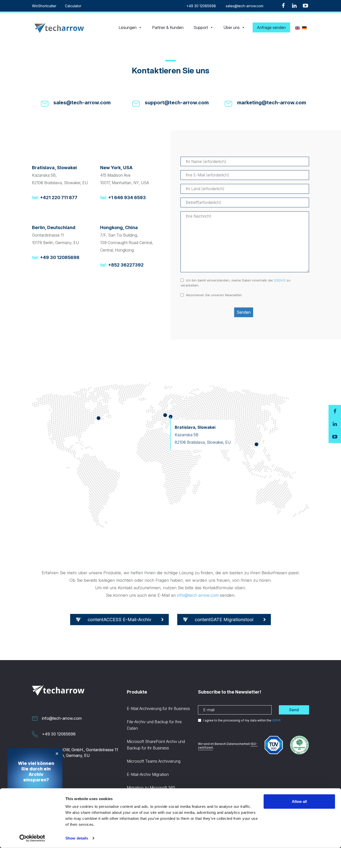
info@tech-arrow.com (198, 595)
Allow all (299, 801)
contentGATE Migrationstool (224, 619)
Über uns (231, 27)
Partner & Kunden (167, 27)
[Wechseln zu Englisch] (297, 27)
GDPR (276, 720)
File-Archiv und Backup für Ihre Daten (154, 725)
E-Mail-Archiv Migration (148, 774)
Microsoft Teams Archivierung (153, 761)
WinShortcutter (44, 6)
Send (294, 709)
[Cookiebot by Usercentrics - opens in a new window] (32, 838)
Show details (76, 838)
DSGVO (280, 280)
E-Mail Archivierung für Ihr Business (158, 708)
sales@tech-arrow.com (244, 6)
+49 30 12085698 (201, 6)
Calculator (73, 6)
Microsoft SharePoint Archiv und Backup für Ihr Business (156, 744)
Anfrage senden (271, 27)
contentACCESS (119, 619)
